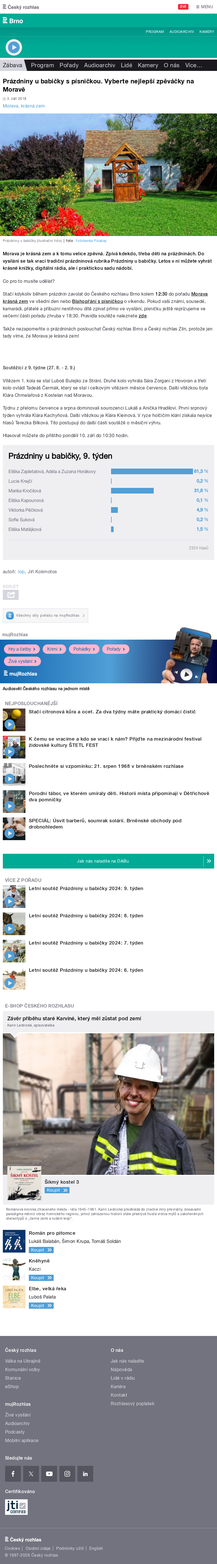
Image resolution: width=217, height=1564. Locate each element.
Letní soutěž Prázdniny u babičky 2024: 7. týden (86, 943)
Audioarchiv (182, 32)
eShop (12, 1386)
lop (21, 571)
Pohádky (82, 649)
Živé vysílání (20, 661)
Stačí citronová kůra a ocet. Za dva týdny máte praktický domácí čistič (112, 711)
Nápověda (121, 1369)
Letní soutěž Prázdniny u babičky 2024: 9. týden (86, 888)
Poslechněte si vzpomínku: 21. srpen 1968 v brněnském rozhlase (106, 766)
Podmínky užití (70, 1548)
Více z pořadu (23, 880)
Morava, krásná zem (24, 106)
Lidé (126, 65)
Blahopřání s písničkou (97, 301)
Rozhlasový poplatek (132, 1403)
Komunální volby (22, 1369)
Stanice (13, 1378)
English (96, 1548)
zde (143, 316)
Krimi (52, 649)
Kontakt (119, 1395)
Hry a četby (19, 649)
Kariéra (118, 1386)
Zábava (13, 65)
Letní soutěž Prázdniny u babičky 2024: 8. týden (86, 915)
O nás (171, 65)
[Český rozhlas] (21, 7)
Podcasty (15, 1432)
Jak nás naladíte (127, 1361)
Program (155, 32)
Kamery (206, 32)
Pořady (69, 65)
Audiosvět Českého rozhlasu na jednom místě (46, 688)
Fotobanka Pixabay (91, 241)
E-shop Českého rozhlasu (39, 1006)
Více (193, 65)
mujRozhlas (15, 634)
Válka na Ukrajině (22, 1361)
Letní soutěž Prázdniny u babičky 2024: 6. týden (86, 970)
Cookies (12, 1548)
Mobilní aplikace (22, 1440)
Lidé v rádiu (123, 1378)
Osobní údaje (38, 1548)
